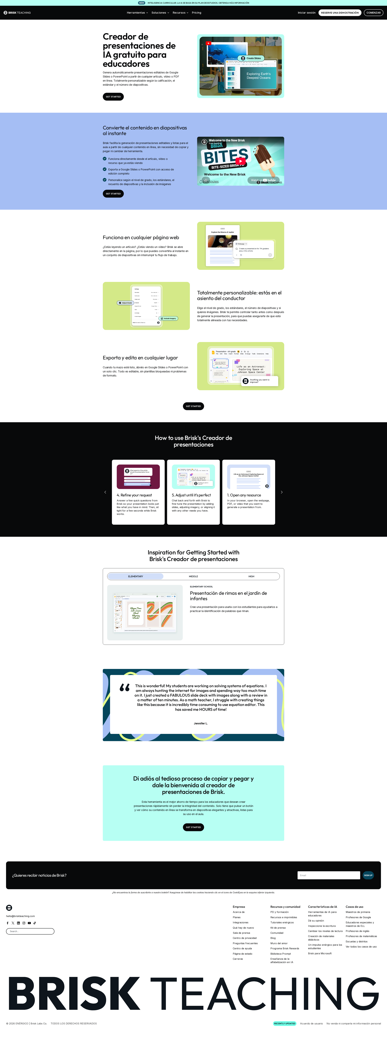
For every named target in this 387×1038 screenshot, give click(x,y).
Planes (237, 917)
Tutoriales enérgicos (282, 922)
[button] (137, 12)
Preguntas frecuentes (245, 943)
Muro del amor (279, 943)
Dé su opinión (316, 920)
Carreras (238, 958)
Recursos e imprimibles (283, 917)
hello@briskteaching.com (20, 916)
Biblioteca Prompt (280, 953)
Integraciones (240, 922)
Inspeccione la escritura (322, 925)
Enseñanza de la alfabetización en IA (281, 960)
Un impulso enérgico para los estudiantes (325, 946)
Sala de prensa (241, 932)
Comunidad (276, 932)
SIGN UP (368, 875)
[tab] (135, 576)
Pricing (196, 12)
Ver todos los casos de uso (361, 946)
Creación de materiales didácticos (321, 938)
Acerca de (239, 912)
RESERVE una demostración (340, 12)
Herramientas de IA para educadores (322, 913)
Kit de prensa (278, 927)
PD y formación (279, 912)
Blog (273, 938)
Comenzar (374, 12)
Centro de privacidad (245, 938)
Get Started (113, 96)
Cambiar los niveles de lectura (325, 931)
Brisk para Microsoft (320, 953)
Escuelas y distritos (356, 941)
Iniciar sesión (307, 12)
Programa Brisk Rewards (284, 948)
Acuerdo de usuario (311, 1023)
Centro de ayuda (242, 948)
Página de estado (242, 953)
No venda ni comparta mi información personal (354, 1023)
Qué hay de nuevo (243, 927)
